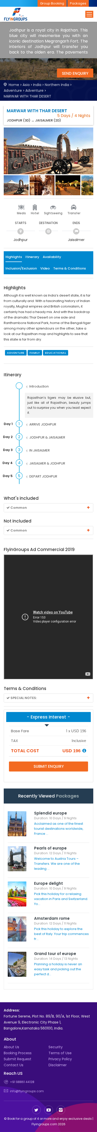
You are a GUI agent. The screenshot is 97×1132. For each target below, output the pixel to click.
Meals (21, 213)
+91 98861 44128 (22, 1082)
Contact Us (13, 1065)
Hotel (35, 213)
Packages (78, 3)
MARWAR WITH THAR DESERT (27, 96)
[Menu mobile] (89, 14)
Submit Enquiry (49, 766)
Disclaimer (57, 1065)
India (37, 84)
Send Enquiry (75, 73)
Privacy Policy (60, 1059)
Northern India (57, 84)
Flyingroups (20, 14)
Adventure (13, 90)
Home (14, 84)
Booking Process (18, 1053)
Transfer (73, 213)
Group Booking (52, 3)
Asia (26, 84)
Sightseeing (53, 213)
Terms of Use (60, 1053)
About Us (11, 1047)
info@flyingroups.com (27, 1091)
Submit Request (17, 1059)
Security (55, 1047)
